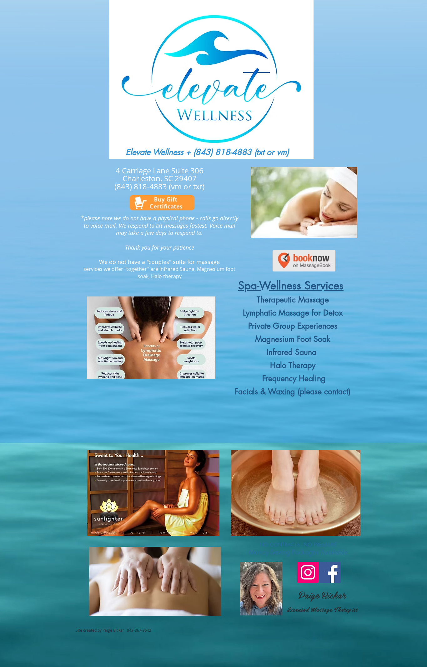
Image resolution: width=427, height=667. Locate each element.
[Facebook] (330, 572)
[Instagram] (308, 572)
